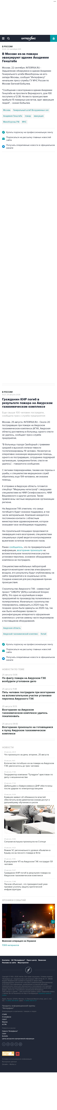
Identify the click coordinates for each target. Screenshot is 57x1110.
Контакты (6, 960)
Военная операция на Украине (19, 941)
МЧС (24, 122)
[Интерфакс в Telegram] (8, 1044)
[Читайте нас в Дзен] (4, 1044)
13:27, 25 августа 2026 (11, 395)
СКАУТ (4, 1019)
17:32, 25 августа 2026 (11, 167)
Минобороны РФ (11, 122)
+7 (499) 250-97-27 (30, 1001)
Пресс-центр (32, 960)
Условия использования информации (17, 1059)
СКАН (4, 1034)
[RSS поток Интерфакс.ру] (16, 1044)
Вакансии (42, 960)
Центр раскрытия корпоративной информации (18, 1039)
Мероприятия (23, 963)
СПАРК (4, 1014)
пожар (28, 116)
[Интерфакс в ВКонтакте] (12, 1044)
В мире (6, 164)
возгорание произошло (30, 550)
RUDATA (5, 1036)
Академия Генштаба (12, 116)
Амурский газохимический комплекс (20, 634)
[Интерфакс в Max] (20, 1044)
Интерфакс (28, 38)
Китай (43, 634)
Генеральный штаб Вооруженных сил (31, 110)
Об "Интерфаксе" (18, 960)
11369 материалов (10, 945)
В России (7, 46)
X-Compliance (6, 1017)
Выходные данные (9, 1062)
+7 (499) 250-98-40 (12, 1001)
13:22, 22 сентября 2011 (11, 49)
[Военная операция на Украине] (28, 937)
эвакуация (38, 116)
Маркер (4, 1022)
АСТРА (4, 1024)
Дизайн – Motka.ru (9, 1064)
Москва (6, 110)
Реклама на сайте (9, 963)
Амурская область (12, 628)
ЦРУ (5, 267)
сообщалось (16, 547)
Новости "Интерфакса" (10, 1031)
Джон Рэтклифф (18, 267)
